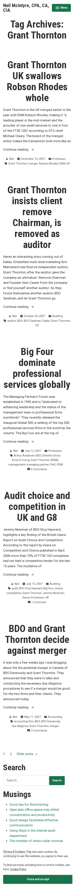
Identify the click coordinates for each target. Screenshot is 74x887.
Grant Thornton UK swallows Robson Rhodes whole (37, 81)
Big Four (48, 588)
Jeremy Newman (53, 593)
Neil (11, 158)
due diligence (20, 726)
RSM (62, 163)
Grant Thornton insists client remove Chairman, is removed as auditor (37, 217)
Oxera (26, 597)
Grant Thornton (17, 163)
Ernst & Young (20, 460)
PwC (53, 464)
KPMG (54, 460)
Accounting (55, 716)
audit (15, 588)
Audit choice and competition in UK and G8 (37, 506)
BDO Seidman (32, 320)
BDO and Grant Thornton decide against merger (37, 639)
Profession (59, 158)
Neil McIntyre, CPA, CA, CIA (26, 8)
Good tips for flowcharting (28, 804)
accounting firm (24, 721)
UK (68, 163)
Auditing (57, 316)
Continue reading (23, 149)
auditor (11, 320)
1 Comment (39, 602)
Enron (56, 455)
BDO (20, 320)
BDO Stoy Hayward (30, 588)
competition (13, 593)
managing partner (38, 464)
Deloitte (47, 455)
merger (33, 163)
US (37, 325)
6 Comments (39, 469)
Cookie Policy (18, 869)
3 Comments (39, 731)
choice (58, 588)
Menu (61, 8)
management (16, 464)
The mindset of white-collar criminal (36, 841)
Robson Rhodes (48, 163)
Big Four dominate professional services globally (37, 368)
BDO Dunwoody (50, 721)
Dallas (46, 320)
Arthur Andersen (24, 455)
